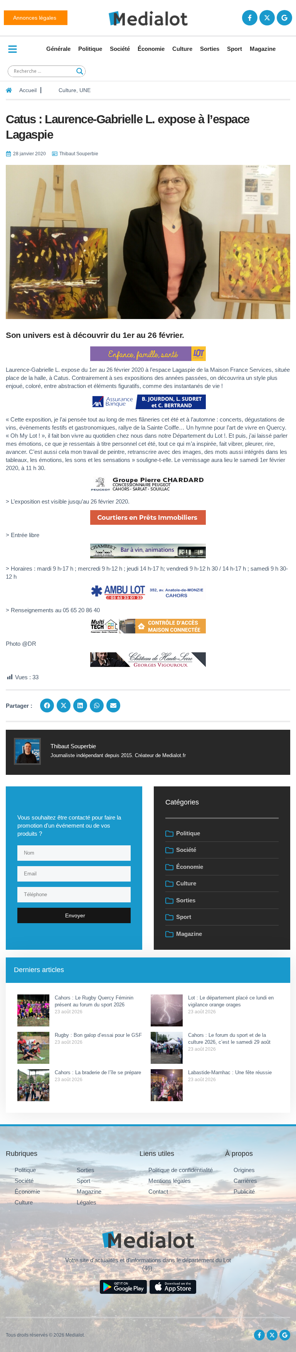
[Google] (284, 17)
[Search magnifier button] (79, 71)
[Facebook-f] (249, 17)
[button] (47, 705)
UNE (85, 90)
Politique (90, 48)
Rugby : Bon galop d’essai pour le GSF (98, 1035)
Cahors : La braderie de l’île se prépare (99, 1072)
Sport (234, 48)
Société (120, 48)
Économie (151, 48)
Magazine (263, 48)
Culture (182, 48)
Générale (58, 48)
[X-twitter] (267, 17)
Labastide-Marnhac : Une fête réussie (230, 1072)
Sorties (209, 48)
